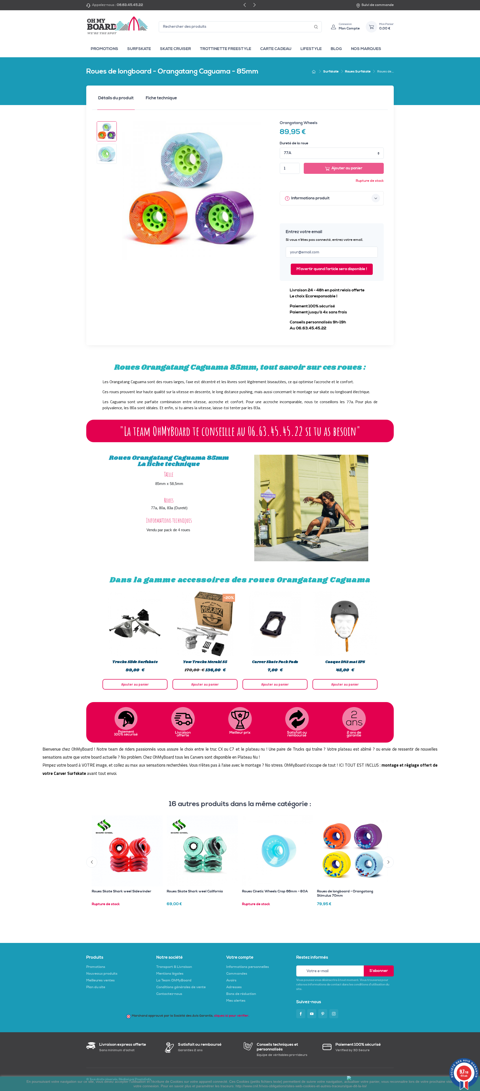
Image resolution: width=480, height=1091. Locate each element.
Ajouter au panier (347, 168)
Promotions (95, 967)
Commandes (236, 973)
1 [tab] (225, 695)
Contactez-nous (169, 994)
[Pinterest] (322, 1013)
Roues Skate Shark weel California (195, 891)
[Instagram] (333, 1013)
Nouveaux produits (102, 973)
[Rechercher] (316, 27)
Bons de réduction (241, 994)
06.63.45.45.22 (130, 5)
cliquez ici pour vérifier (231, 1016)
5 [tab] (245, 695)
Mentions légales (170, 973)
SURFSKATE (139, 48)
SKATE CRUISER (175, 48)
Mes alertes (236, 1000)
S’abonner (379, 970)
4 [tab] (240, 695)
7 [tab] (255, 695)
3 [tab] (235, 695)
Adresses (234, 987)
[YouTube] (311, 1013)
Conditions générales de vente (181, 987)
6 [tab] (250, 695)
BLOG (336, 48)
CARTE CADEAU (276, 48)
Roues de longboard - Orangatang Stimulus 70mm (345, 893)
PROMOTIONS (104, 48)
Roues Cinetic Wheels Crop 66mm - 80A (275, 891)
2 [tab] (230, 695)
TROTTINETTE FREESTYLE (225, 48)
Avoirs (231, 980)
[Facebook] (300, 1013)
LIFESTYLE (311, 48)
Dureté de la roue (294, 143)
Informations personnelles (247, 967)
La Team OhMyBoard (174, 980)
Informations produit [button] (310, 198)
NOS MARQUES (366, 48)
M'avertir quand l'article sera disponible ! (331, 269)
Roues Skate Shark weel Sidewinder (121, 891)
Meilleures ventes (100, 980)
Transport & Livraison (174, 967)
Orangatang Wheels (299, 122)
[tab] (116, 100)
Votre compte (240, 957)
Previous (96, 640)
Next (383, 640)
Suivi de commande (378, 5)
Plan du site (95, 987)
